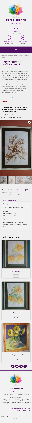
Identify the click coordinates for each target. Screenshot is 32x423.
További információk (11, 200)
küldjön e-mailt (16, 31)
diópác (7, 194)
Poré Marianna (16, 19)
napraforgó (16, 194)
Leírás (4, 200)
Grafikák (10, 55)
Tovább (16, 276)
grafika (11, 194)
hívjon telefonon (9, 41)
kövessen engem (23, 41)
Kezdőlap (4, 55)
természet (22, 194)
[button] (16, 49)
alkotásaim (16, 23)
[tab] (4, 200)
